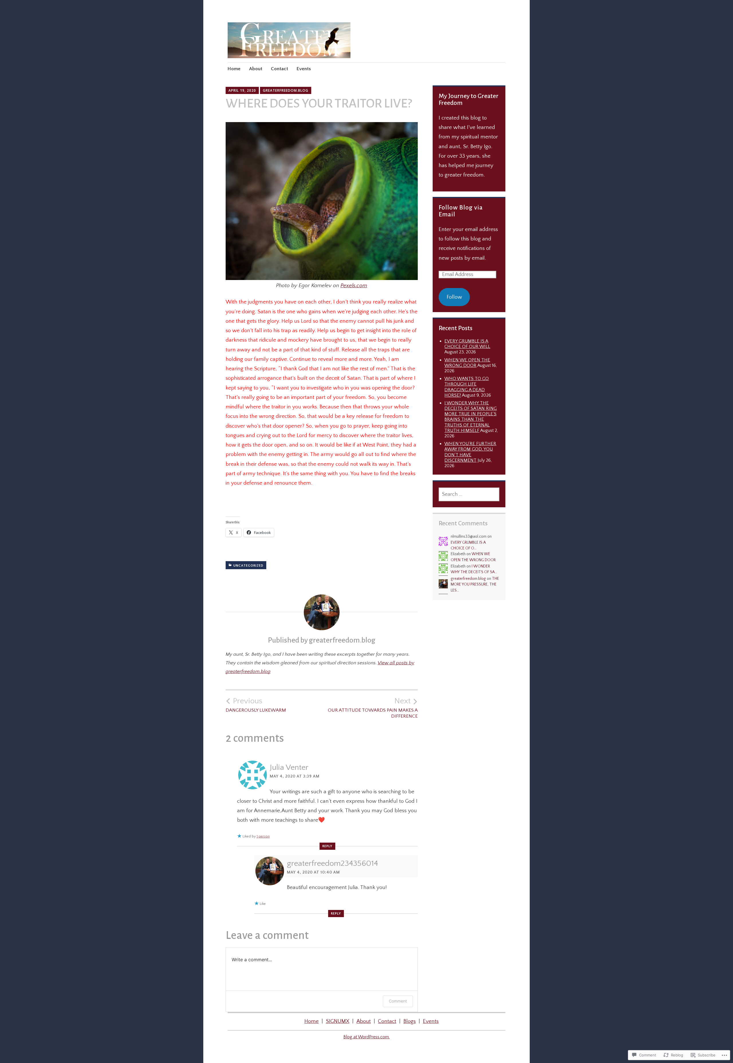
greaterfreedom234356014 (332, 863)
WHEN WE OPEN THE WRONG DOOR (467, 362)
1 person (263, 836)
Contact (279, 68)
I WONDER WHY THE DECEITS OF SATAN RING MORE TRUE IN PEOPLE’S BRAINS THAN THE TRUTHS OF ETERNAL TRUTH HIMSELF (470, 416)
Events (304, 68)
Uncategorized (248, 565)
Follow (454, 297)
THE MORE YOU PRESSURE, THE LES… (475, 584)
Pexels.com (353, 286)
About (255, 68)
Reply (327, 846)
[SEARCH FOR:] (469, 494)
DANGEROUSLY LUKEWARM (256, 704)
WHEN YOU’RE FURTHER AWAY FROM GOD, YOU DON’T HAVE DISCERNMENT (470, 452)
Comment (398, 1001)
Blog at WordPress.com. (366, 1036)
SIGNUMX (337, 1021)
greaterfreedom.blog (285, 90)
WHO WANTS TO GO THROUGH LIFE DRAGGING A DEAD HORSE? (466, 387)
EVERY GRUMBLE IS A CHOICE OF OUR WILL (467, 343)
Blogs (409, 1021)
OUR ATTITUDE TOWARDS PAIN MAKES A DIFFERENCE (373, 707)
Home (234, 68)
